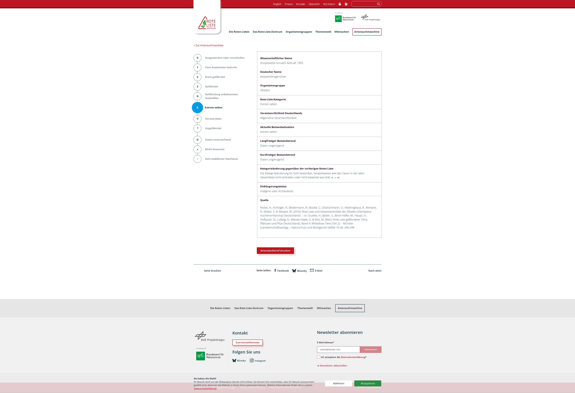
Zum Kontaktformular (247, 342)
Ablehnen (338, 383)
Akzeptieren (368, 383)
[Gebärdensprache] (346, 4)
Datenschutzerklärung (205, 388)
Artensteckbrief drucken (275, 250)
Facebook (283, 270)
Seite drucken (212, 270)
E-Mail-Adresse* (325, 342)
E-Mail (318, 270)
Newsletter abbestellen (333, 365)
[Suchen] (378, 4)
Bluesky (302, 270)
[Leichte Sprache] (340, 4)
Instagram (260, 360)
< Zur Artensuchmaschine (208, 45)
